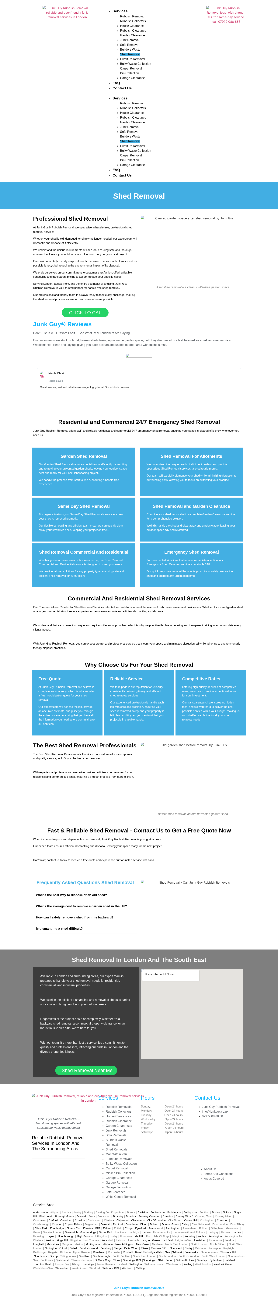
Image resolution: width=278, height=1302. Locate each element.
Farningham (173, 1228)
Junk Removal (129, 40)
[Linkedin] (199, 1138)
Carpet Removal (131, 68)
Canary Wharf (184, 1216)
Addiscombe (40, 1212)
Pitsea (144, 1248)
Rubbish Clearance (133, 30)
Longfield (38, 1244)
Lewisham (200, 1240)
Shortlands (40, 1256)
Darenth (105, 1224)
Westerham (62, 1268)
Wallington (136, 1264)
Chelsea (109, 1220)
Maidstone (53, 1244)
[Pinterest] (210, 1138)
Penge (118, 1248)
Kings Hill (62, 1240)
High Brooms (85, 1236)
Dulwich (154, 1224)
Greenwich (71, 1232)
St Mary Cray (103, 1260)
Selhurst (177, 1252)
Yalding (140, 1268)
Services (120, 11)
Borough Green (64, 1216)
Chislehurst (138, 1220)
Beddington (174, 1212)
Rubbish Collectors (133, 21)
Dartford (118, 1224)
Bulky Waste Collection (135, 63)
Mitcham (108, 1244)
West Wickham (223, 1264)
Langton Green (150, 1240)
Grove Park (106, 1232)
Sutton (169, 1260)
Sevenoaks (191, 1252)
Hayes (50, 1236)
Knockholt (107, 1240)
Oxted (73, 1248)
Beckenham (158, 1212)
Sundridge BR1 (132, 1260)
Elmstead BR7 (91, 1228)
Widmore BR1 (111, 1268)
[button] (154, 93)
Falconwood (155, 1228)
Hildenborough (65, 1236)
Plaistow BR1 (159, 1248)
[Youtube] (210, 1159)
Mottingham (93, 1244)
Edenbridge (57, 1228)
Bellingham (190, 1212)
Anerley (66, 1212)
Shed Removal (130, 54)
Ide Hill (138, 1236)
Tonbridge (88, 1264)
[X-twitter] (199, 1148)
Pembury (105, 1248)
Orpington (51, 1248)
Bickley (227, 1212)
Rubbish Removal (132, 16)
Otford (63, 1248)
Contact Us (122, 88)
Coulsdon (222, 1220)
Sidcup (54, 1256)
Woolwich (127, 1268)
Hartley (236, 1232)
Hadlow (146, 1232)
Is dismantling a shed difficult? (59, 928)
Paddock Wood (88, 1248)
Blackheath (46, 1216)
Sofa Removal (129, 44)
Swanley (202, 1260)
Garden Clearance (132, 35)
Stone (116, 1260)
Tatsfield (230, 1260)
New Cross (142, 1244)
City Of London (156, 1220)
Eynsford (140, 1228)
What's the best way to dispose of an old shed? (71, 895)
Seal (167, 1252)
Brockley (118, 1216)
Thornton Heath (42, 1264)
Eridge (129, 1228)
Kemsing (190, 1236)
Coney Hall (190, 1220)
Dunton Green (170, 1224)
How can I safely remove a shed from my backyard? (74, 917)
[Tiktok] (210, 1148)
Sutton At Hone (185, 1260)
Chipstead (122, 1220)
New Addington (124, 1244)
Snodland (84, 1256)
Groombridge (88, 1232)
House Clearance (132, 25)
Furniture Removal (132, 59)
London (229, 1240)
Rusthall (128, 1252)
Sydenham (216, 1260)
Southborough (101, 1256)
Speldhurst (62, 1260)
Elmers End (74, 1228)
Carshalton (39, 1220)
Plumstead (175, 1248)
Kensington (215, 1236)
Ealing (185, 1224)
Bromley (131, 1216)
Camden (168, 1216)
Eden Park (41, 1228)
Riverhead (99, 1252)
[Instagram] (210, 1127)
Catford (53, 1220)
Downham (132, 1224)
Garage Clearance (132, 78)
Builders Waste (130, 49)
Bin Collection (129, 73)
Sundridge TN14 (153, 1260)
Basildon (143, 1212)
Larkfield (167, 1240)
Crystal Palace (73, 1224)
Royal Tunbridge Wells (148, 1252)
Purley (188, 1248)
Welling (188, 1264)
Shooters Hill (228, 1252)
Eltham (107, 1228)
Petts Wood (131, 1248)
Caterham (66, 1220)
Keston (50, 1240)
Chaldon (80, 1220)
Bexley (216, 1212)
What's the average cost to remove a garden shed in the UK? (81, 906)
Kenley (202, 1236)
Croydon (57, 1224)
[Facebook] (199, 1127)
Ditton (143, 1224)
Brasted (81, 1216)
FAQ (116, 83)
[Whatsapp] (199, 1159)
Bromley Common (149, 1216)
